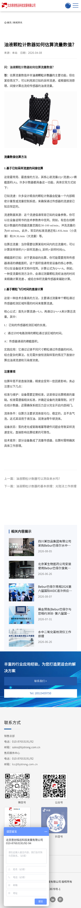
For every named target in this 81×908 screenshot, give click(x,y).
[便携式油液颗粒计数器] (40, 119)
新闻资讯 (17, 22)
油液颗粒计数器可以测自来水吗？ (38, 478)
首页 (9, 22)
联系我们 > (40, 681)
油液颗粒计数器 (42, 75)
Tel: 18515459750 (40, 693)
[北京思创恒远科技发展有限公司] (19, 5)
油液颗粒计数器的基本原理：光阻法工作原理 (46, 486)
